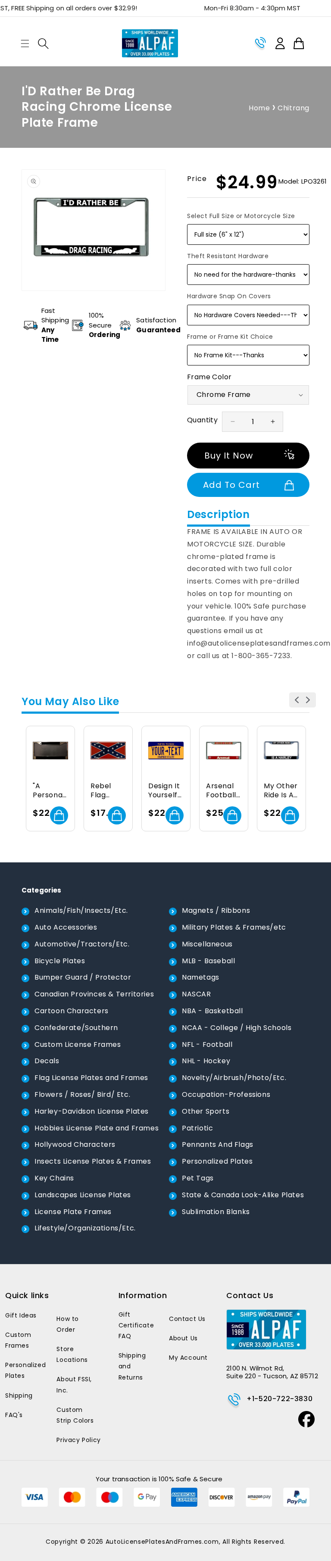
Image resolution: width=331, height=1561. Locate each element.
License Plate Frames (73, 1212)
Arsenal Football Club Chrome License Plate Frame (221, 791)
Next (308, 699)
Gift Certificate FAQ (136, 1325)
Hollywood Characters (75, 1144)
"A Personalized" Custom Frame (49, 791)
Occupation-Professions (226, 1094)
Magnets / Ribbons (216, 910)
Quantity (202, 420)
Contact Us (187, 1318)
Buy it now (228, 456)
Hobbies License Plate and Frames (96, 1128)
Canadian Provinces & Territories (94, 994)
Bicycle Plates (59, 961)
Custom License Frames (77, 1044)
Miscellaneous (207, 944)
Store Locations (71, 1354)
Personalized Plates (217, 1161)
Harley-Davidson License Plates (91, 1111)
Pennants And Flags (217, 1144)
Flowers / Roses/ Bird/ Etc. (82, 1094)
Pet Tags (198, 1178)
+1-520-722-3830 (279, 1399)
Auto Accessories (65, 927)
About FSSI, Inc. (74, 1384)
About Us (183, 1338)
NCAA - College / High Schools (236, 1028)
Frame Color (209, 377)
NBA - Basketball (212, 1011)
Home (259, 108)
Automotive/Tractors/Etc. (81, 944)
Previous (296, 699)
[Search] (43, 43)
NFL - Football (207, 1044)
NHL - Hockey (206, 1061)
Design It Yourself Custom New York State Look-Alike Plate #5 (165, 791)
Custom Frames (18, 1340)
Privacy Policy (78, 1440)
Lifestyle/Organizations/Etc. (85, 1228)
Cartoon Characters (71, 1011)
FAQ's (14, 1415)
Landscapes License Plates (82, 1195)
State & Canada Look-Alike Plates (243, 1195)
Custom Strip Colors (75, 1415)
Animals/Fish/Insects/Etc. (81, 910)
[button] (25, 43)
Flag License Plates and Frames (91, 1078)
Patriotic (197, 1128)
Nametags (200, 977)
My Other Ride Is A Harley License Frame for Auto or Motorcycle (281, 791)
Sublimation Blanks (216, 1212)
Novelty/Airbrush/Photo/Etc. (234, 1078)
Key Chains (54, 1178)
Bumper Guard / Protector (82, 977)
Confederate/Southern (76, 1028)
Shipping (19, 1395)
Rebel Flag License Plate (104, 791)
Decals (46, 1061)
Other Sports (205, 1111)
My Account (188, 1357)
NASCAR (196, 994)
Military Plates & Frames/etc (234, 927)
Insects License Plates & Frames (92, 1161)
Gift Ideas (21, 1315)
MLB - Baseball (208, 961)
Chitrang (293, 108)
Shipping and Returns (132, 1366)
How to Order (67, 1324)
